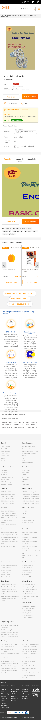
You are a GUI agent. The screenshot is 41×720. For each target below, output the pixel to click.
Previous (4, 265)
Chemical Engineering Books (9, 637)
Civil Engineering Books (8, 630)
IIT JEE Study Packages (28, 608)
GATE (23, 515)
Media (3, 701)
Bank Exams (25, 472)
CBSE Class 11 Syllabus (8, 494)
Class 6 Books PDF (27, 570)
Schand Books (5, 479)
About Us (3, 689)
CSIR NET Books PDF (7, 649)
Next (37, 265)
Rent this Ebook (11, 282)
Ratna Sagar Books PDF (8, 539)
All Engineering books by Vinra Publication (24, 132)
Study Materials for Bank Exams (10, 596)
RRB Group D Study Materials (30, 587)
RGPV (23, 460)
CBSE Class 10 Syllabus (8, 496)
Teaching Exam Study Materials (10, 653)
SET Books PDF (5, 651)
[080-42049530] (33, 2)
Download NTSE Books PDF (30, 649)
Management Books (27, 449)
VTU (23, 458)
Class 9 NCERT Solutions (8, 525)
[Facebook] (33, 690)
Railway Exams (26, 470)
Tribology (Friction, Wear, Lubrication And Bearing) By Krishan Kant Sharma (7, 427)
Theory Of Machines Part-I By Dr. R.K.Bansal (31, 422)
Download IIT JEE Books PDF (30, 644)
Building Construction (9, 270)
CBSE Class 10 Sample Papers (31, 496)
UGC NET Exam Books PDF (9, 644)
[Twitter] (36, 690)
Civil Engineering (17, 231)
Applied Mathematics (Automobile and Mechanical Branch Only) (19, 422)
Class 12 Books (5, 446)
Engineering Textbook (9, 234)
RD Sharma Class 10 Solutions (10, 518)
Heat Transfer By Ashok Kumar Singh (7, 424)
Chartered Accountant (28, 520)
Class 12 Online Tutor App (8, 666)
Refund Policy (5, 707)
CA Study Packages (6, 482)
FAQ (2, 691)
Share (26, 103)
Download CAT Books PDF (29, 653)
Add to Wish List (12, 103)
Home (3, 15)
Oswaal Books (5, 456)
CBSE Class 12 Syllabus (8, 492)
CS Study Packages (6, 484)
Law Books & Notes (27, 462)
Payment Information (4, 704)
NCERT (3, 460)
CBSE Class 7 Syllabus (7, 503)
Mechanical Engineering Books (10, 625)
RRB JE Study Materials (28, 584)
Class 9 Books (5, 453)
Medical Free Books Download (30, 666)
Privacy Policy (5, 694)
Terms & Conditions (4, 697)
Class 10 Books (5, 451)
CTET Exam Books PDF (8, 647)
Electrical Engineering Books (9, 632)
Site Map (13, 701)
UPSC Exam (25, 484)
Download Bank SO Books (8, 589)
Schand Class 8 (5, 577)
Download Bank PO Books (8, 584)
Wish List (24, 696)
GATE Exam (25, 475)
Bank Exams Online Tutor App (9, 663)
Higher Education (12, 15)
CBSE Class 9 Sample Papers (30, 498)
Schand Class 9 (5, 574)
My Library (25, 698)
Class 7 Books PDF (27, 568)
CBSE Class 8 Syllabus (7, 501)
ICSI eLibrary (15, 689)
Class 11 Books (5, 449)
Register (27, 2)
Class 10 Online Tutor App (8, 668)
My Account (25, 691)
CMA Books (4, 475)
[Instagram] (36, 695)
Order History (25, 694)
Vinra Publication (19, 130)
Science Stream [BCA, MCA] (30, 451)
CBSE (3, 458)
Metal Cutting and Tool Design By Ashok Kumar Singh (31, 424)
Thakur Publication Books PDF (10, 537)
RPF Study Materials (27, 591)
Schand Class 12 (6, 568)
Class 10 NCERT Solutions (9, 515)
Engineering (23, 15)
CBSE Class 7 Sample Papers (30, 503)
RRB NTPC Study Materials (29, 589)
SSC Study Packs (27, 613)
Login (22, 2)
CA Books (4, 470)
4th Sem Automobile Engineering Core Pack (31, 427)
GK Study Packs (26, 610)
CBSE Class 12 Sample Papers (31, 492)
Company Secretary (27, 522)
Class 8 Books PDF (27, 565)
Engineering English (31, 231)
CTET (23, 518)
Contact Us (3, 682)
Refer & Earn (25, 689)
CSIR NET (24, 513)
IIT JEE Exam (25, 477)
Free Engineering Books (28, 446)
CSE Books (4, 627)
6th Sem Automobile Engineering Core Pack (19, 427)
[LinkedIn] (33, 695)
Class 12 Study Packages (29, 606)
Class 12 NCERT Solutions (9, 511)
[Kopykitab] (5, 7)
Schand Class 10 (6, 572)
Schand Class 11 (6, 570)
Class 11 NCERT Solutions (8, 513)
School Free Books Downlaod (30, 673)
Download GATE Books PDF (30, 651)
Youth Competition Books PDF (9, 535)
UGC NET (24, 511)
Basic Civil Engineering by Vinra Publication (18, 228)
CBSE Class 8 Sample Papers (30, 501)
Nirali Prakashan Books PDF (9, 532)
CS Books (4, 472)
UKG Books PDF (26, 577)
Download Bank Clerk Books (9, 587)
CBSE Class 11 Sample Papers (30, 494)
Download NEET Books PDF (30, 647)
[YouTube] (38, 690)
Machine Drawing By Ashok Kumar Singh (19, 424)
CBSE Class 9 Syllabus (7, 498)
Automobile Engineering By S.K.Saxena (7, 422)
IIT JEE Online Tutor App (8, 661)
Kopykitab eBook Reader (14, 694)
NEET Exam (25, 479)
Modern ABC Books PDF (8, 546)
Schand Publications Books (9, 565)
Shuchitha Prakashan (7, 477)
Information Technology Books (9, 634)
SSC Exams (25, 482)
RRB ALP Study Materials (29, 594)
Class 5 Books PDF (27, 572)
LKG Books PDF (26, 574)
